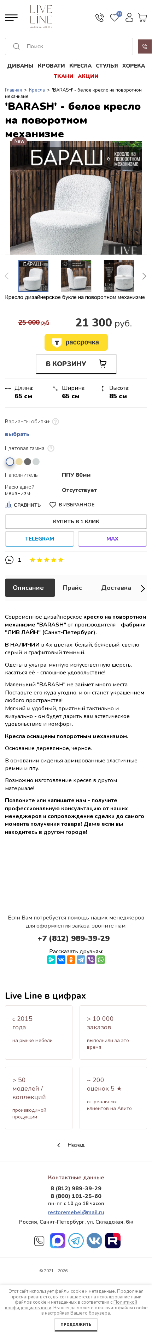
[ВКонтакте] (61, 959)
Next (144, 276)
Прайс (72, 588)
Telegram (39, 538)
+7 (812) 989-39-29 (73, 938)
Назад (76, 1145)
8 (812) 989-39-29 (76, 1188)
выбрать (17, 434)
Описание (28, 588)
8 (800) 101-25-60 (76, 1196)
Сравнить (27, 505)
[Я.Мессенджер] (51, 959)
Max (112, 538)
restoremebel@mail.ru (76, 1212)
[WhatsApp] (101, 959)
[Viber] (91, 959)
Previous (8, 276)
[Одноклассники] (71, 959)
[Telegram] (81, 959)
